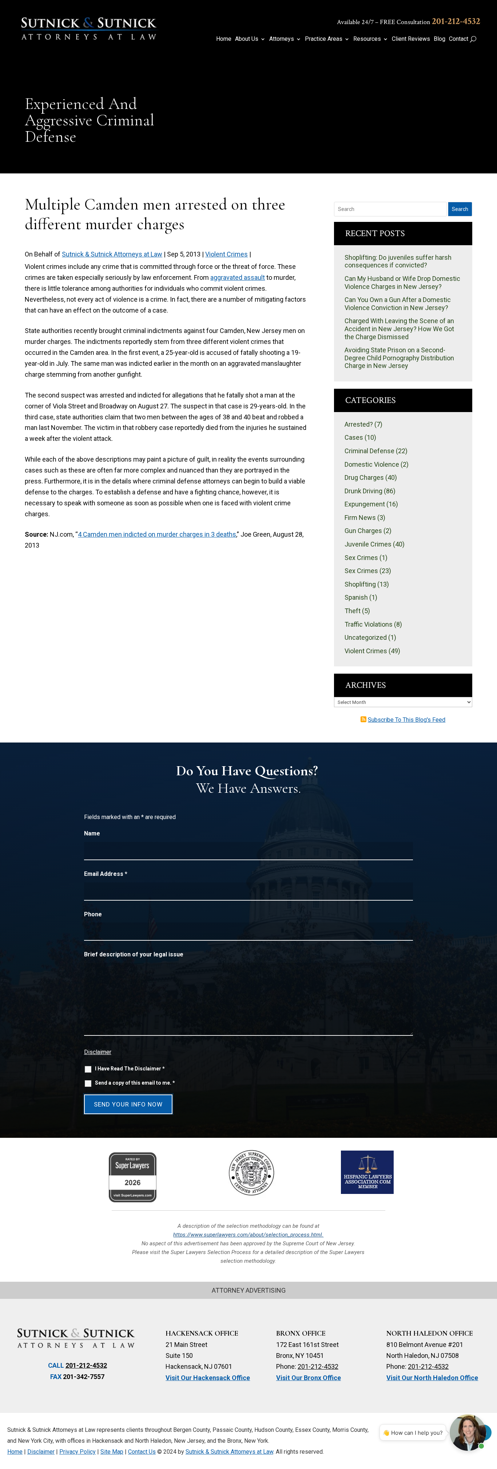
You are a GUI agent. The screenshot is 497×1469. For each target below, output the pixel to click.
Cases (354, 437)
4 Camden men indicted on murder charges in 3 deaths (157, 534)
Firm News (360, 517)
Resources (367, 39)
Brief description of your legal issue (133, 954)
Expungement (365, 504)
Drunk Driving (363, 491)
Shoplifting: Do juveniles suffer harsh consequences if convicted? (398, 261)
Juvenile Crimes (368, 544)
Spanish (356, 597)
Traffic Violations (369, 624)
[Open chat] (468, 1432)
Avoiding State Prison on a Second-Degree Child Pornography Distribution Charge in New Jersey (399, 357)
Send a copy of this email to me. (135, 1082)
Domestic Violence (372, 464)
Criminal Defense (369, 451)
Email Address (105, 873)
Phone (93, 914)
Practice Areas (323, 39)
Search (460, 209)
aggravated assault (237, 277)
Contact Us (142, 1451)
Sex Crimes (361, 557)
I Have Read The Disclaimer (130, 1068)
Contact (458, 39)
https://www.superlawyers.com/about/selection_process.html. (248, 1234)
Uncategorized (366, 637)
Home (223, 39)
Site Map (111, 1451)
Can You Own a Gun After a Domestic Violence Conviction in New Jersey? (398, 304)
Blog (439, 39)
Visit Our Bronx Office (308, 1378)
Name (92, 833)
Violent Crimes (226, 254)
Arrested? (359, 424)
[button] (488, 1416)
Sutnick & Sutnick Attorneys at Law (112, 254)
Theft (353, 611)
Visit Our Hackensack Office (208, 1378)
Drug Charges (364, 477)
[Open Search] (473, 39)
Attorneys (281, 39)
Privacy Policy (77, 1451)
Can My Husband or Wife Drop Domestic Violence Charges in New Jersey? (402, 282)
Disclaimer (97, 1052)
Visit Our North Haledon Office (432, 1378)
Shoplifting (360, 584)
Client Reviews (411, 39)
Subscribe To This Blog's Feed (406, 719)
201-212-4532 (456, 21)
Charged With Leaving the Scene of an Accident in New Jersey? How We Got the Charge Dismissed (399, 328)
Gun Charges (363, 530)
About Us (246, 39)
